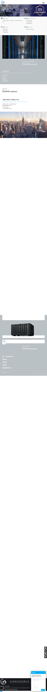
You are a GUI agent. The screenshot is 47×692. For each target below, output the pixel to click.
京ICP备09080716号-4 (24, 688)
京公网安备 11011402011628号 (11, 688)
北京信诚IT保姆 (14, 689)
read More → (5, 167)
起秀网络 (10, 689)
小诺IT (5, 689)
